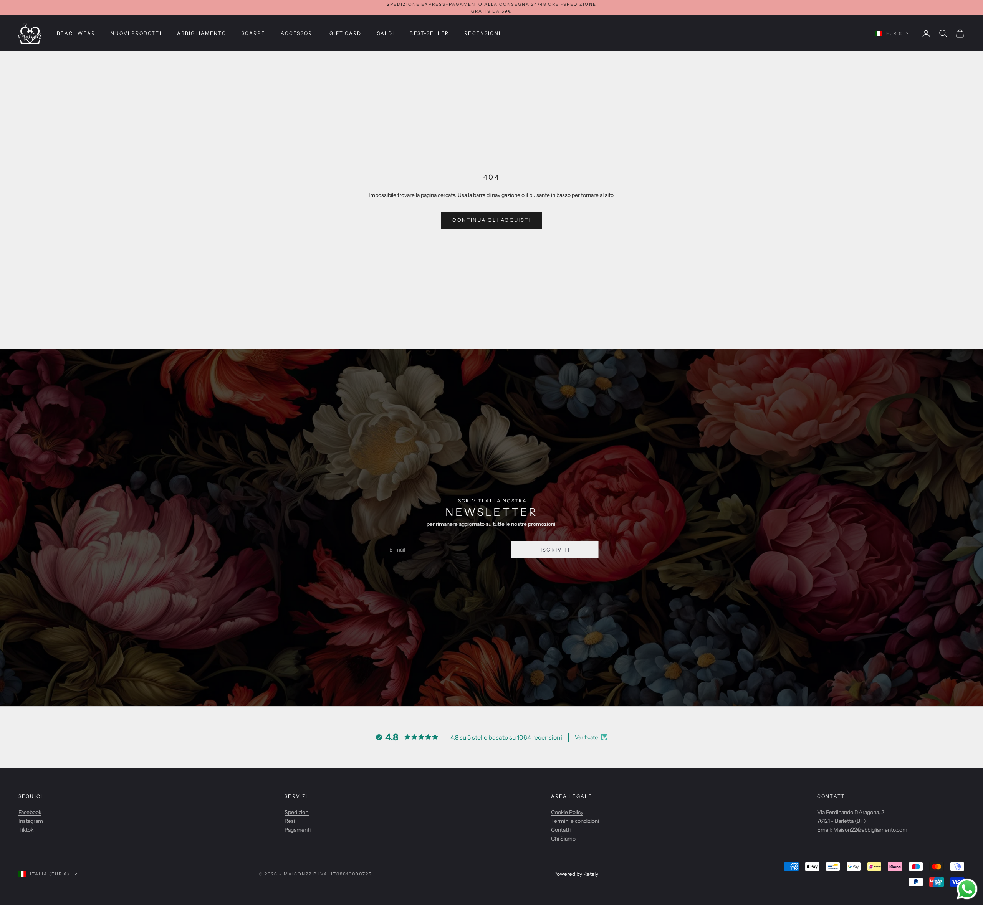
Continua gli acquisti (491, 220)
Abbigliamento (201, 33)
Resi (290, 820)
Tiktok (25, 829)
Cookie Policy (567, 812)
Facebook (29, 812)
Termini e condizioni (575, 820)
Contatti (561, 829)
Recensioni (482, 33)
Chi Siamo (563, 838)
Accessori (297, 33)
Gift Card (345, 33)
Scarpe (253, 33)
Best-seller (429, 33)
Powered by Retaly (575, 873)
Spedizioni (297, 812)
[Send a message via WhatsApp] (967, 889)
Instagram (30, 820)
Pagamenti (298, 829)
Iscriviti (555, 550)
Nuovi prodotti (136, 33)
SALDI (386, 33)
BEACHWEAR (76, 33)
